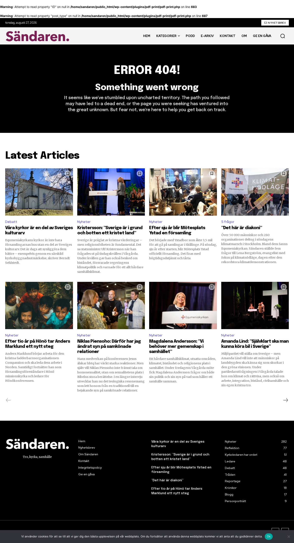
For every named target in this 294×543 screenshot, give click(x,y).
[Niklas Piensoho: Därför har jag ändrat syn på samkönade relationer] (111, 305)
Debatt (11, 221)
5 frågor (227, 221)
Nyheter (83, 221)
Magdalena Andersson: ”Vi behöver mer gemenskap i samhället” (176, 346)
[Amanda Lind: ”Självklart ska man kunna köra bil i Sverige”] (255, 305)
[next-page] (285, 400)
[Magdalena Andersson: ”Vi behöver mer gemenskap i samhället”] (183, 305)
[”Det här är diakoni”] (255, 192)
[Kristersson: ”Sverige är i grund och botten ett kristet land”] (111, 192)
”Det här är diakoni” (241, 228)
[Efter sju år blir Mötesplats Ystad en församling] (183, 192)
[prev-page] (8, 400)
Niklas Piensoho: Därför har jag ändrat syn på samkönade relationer (109, 346)
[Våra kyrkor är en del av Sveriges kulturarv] (39, 192)
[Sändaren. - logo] (38, 36)
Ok (269, 536)
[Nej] (288, 536)
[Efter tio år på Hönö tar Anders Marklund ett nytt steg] (39, 305)
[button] (282, 36)
